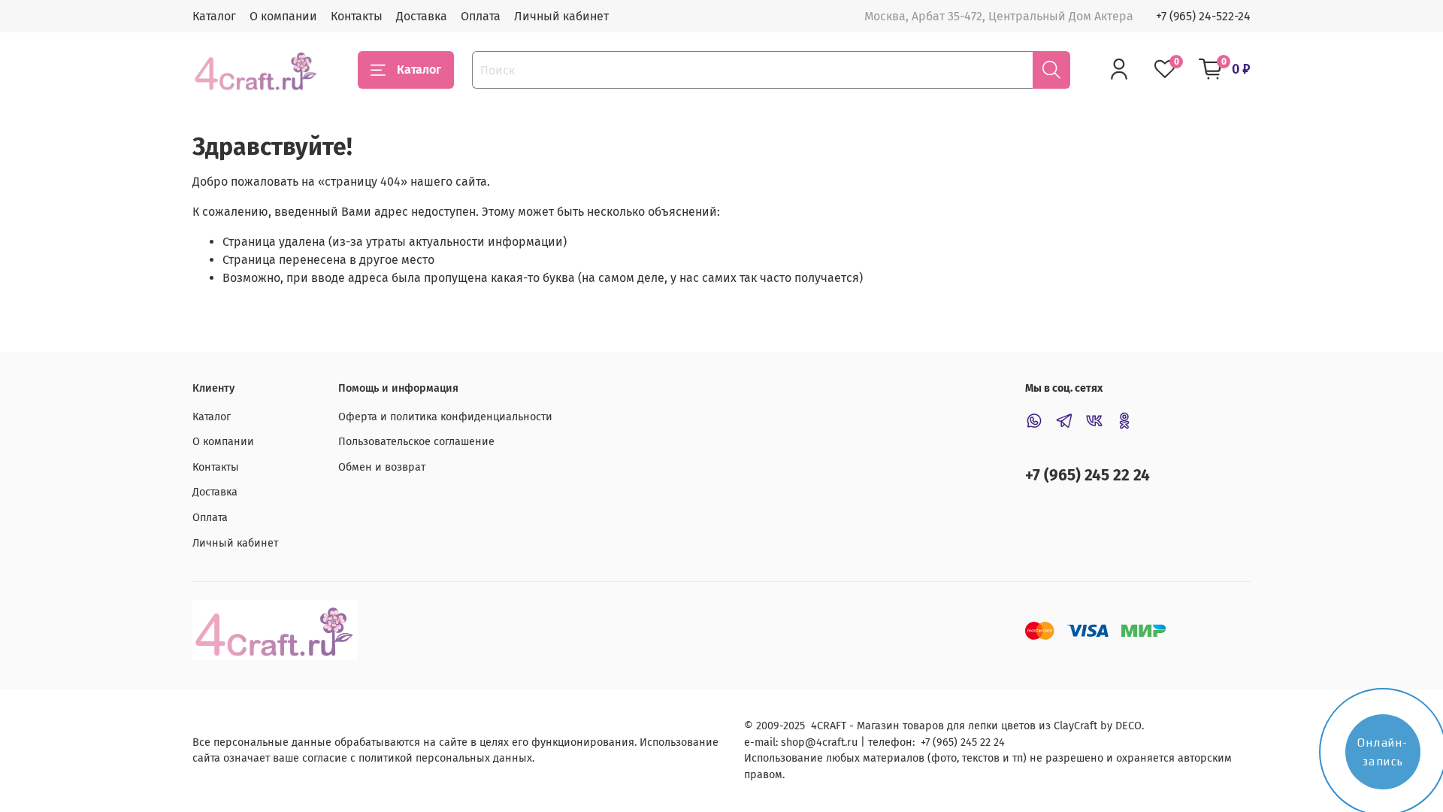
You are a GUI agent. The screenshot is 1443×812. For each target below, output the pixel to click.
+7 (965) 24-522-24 (1203, 16)
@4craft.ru (831, 742)
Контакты (357, 16)
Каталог (214, 16)
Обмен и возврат (381, 467)
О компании (283, 16)
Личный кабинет (561, 16)
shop (793, 742)
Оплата (481, 16)
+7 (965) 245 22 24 (1087, 475)
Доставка (421, 16)
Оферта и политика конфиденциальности (445, 417)
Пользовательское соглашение (416, 441)
